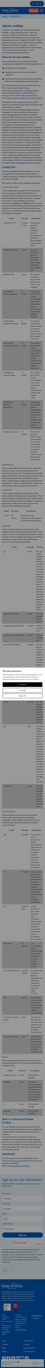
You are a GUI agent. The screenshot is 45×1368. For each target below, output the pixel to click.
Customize (22, 690)
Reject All (22, 696)
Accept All (22, 684)
